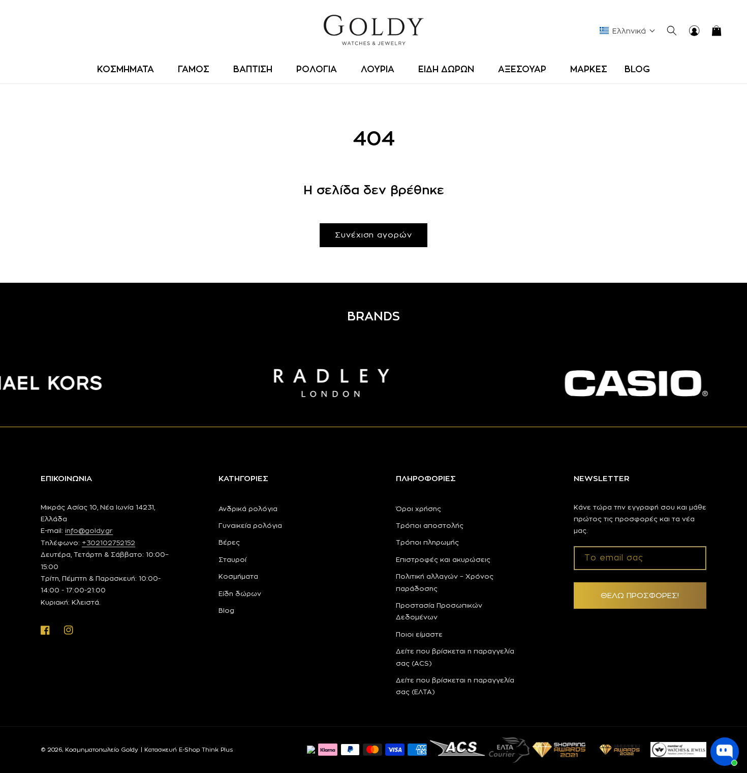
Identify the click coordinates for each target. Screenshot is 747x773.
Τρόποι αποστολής (429, 525)
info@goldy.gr (89, 530)
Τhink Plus (217, 750)
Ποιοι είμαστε (419, 634)
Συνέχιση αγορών (373, 234)
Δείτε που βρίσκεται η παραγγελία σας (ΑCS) (455, 656)
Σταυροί (232, 559)
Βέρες (229, 542)
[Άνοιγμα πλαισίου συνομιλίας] (724, 751)
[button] (129, 69)
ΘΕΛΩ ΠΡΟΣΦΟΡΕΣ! (640, 595)
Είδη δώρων (240, 593)
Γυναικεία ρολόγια (250, 525)
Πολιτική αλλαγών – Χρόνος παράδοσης (444, 582)
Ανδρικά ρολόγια (248, 508)
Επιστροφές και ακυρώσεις (443, 559)
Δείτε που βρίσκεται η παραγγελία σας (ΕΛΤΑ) (455, 685)
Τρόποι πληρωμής (427, 542)
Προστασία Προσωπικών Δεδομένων (439, 611)
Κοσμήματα (238, 576)
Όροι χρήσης (418, 508)
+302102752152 (108, 542)
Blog (226, 610)
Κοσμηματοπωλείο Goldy (101, 750)
